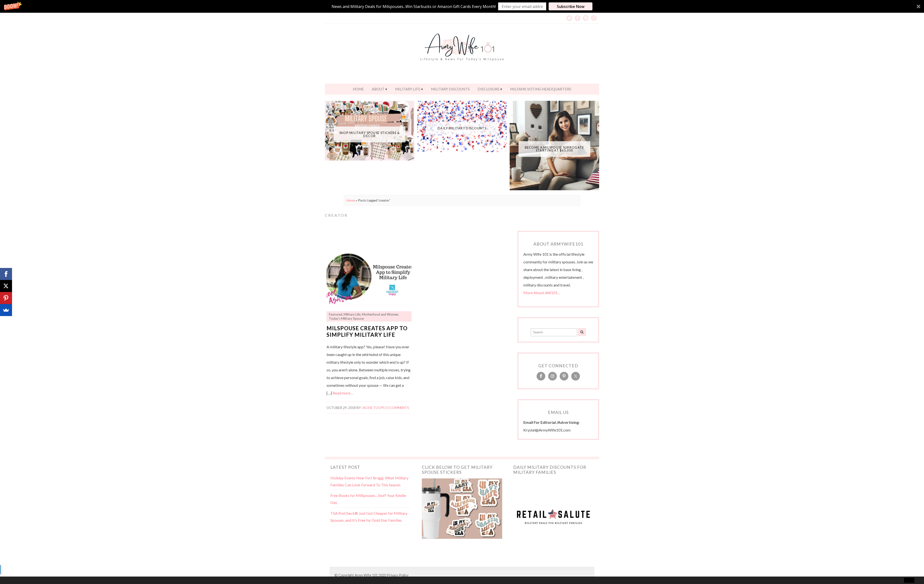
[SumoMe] (6, 310)
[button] (462, 6)
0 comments (398, 408)
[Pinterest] (6, 298)
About (378, 89)
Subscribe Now (570, 6)
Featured (335, 314)
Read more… (343, 393)
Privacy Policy (397, 575)
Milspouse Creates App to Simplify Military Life (367, 331)
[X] (6, 286)
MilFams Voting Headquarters (540, 89)
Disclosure (489, 89)
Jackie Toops (373, 408)
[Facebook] (6, 274)
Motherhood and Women (380, 314)
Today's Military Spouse (346, 318)
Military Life (407, 89)
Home (358, 89)
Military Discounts (450, 89)
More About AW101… (541, 292)
